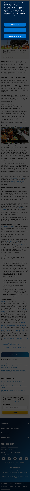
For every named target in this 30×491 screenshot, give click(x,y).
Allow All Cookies (15, 24)
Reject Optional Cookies (15, 30)
